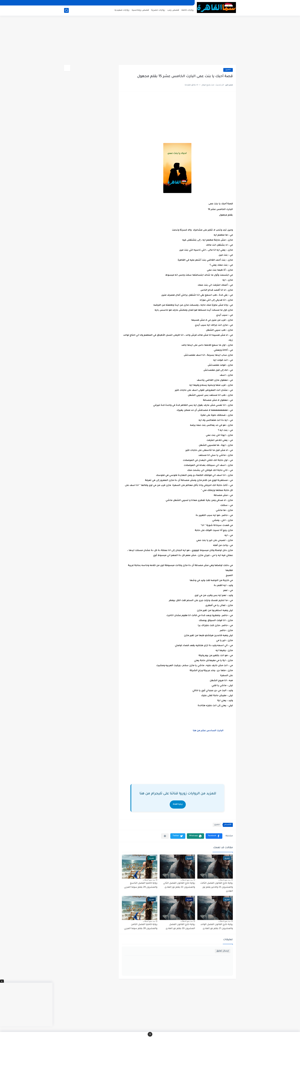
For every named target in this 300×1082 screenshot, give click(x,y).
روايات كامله (187, 10)
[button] (214, 836)
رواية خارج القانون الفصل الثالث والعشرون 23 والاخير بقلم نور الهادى (216, 887)
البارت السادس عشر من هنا (208, 731)
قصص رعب (173, 10)
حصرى (228, 70)
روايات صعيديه (122, 10)
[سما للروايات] (216, 7)
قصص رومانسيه (140, 10)
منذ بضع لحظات (224, 880)
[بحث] (66, 10)
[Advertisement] (150, 41)
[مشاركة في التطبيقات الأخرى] (165, 836)
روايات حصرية (158, 10)
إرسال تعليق (222, 951)
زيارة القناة (178, 804)
